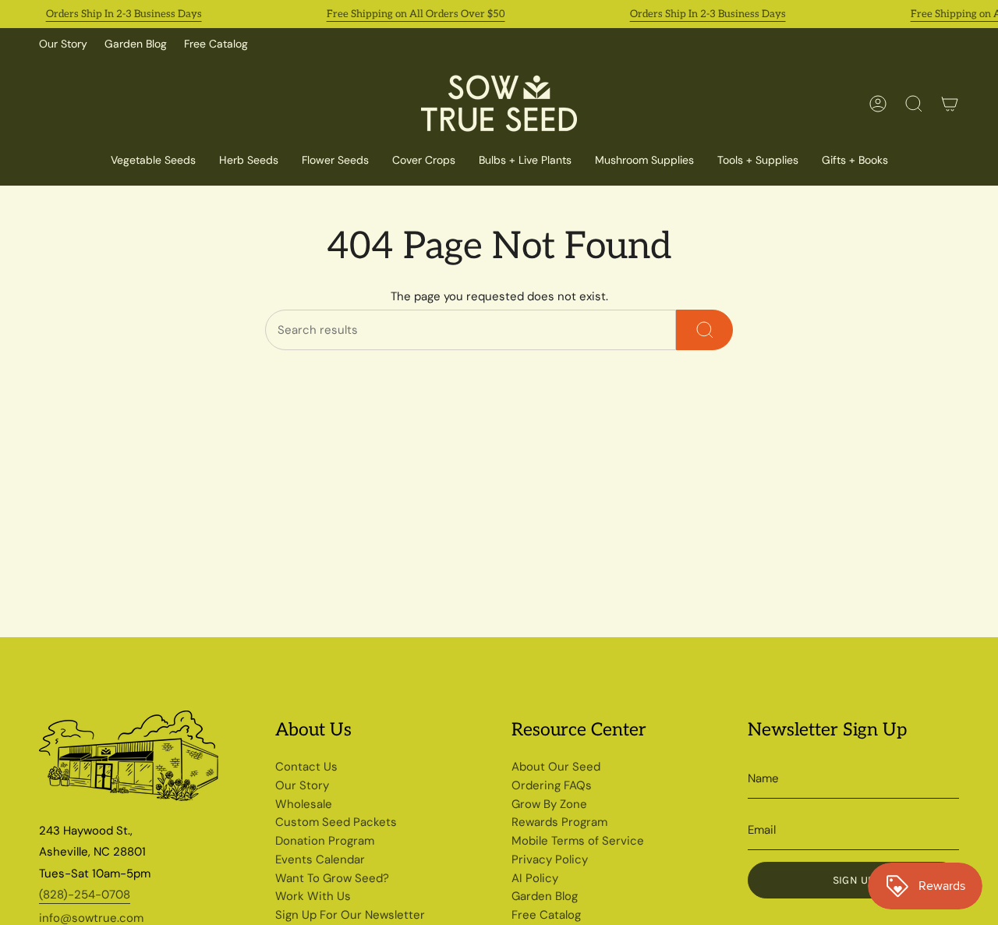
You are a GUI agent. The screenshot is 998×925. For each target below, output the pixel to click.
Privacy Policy (549, 859)
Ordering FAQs (551, 785)
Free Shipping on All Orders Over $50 (416, 14)
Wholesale (303, 804)
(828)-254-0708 (84, 894)
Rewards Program (559, 822)
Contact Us (306, 766)
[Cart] (950, 103)
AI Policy (534, 878)
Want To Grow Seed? (332, 878)
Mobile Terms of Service (577, 841)
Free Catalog (216, 44)
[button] (423, 161)
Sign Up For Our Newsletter (350, 915)
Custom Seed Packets (336, 822)
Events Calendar (320, 859)
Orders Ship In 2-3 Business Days (124, 14)
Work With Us (313, 896)
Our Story (63, 44)
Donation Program (324, 841)
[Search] (704, 330)
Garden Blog (135, 44)
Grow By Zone (549, 804)
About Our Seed (555, 766)
